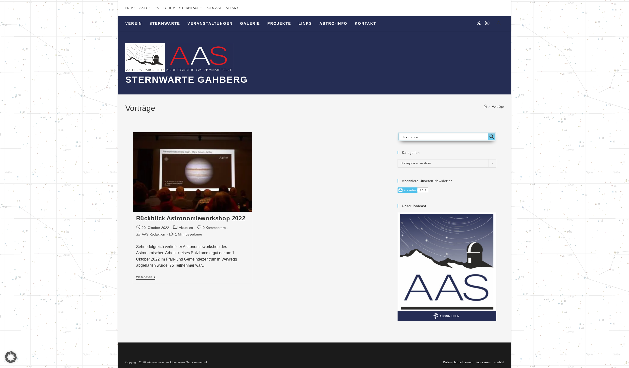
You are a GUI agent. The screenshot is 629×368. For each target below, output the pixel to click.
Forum (169, 8)
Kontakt (499, 362)
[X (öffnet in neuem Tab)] (478, 23)
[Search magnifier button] (491, 136)
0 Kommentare (214, 228)
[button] (11, 357)
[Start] (485, 106)
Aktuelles (149, 8)
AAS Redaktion (153, 234)
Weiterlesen (145, 278)
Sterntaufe (190, 8)
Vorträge (498, 106)
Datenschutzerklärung (457, 362)
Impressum (483, 362)
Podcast (213, 8)
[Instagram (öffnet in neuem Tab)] (487, 23)
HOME (130, 8)
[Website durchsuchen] (498, 24)
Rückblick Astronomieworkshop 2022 (190, 218)
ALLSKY (232, 8)
